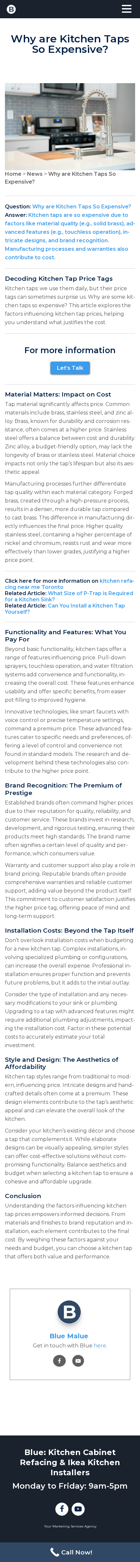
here (100, 1346)
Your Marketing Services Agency (70, 1526)
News (35, 174)
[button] (127, 9)
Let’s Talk (70, 368)
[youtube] (78, 1361)
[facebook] (59, 1361)
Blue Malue (68, 1336)
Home (13, 174)
